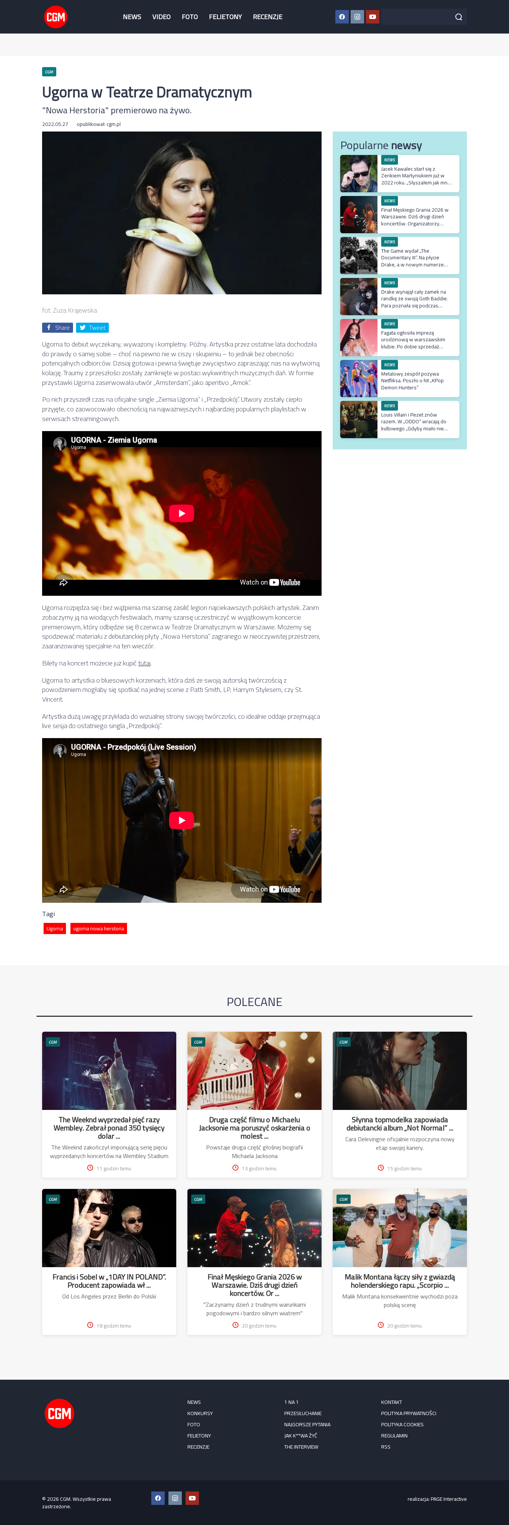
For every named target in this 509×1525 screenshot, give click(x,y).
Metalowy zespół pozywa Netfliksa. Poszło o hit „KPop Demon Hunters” (412, 380)
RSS (386, 1447)
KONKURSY (200, 1413)
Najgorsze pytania (307, 1424)
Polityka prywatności (408, 1413)
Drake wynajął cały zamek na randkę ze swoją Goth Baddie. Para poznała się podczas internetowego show (414, 302)
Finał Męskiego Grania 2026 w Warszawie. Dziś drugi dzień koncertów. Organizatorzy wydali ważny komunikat (415, 220)
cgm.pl (114, 124)
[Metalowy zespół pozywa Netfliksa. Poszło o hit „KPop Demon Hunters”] (358, 363)
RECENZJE (267, 16)
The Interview (301, 1447)
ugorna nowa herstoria (98, 928)
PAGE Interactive (449, 1499)
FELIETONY (225, 16)
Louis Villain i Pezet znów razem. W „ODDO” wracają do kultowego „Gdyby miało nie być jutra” (413, 425)
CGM (53, 1042)
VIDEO (161, 16)
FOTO (190, 16)
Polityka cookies (402, 1424)
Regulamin (394, 1435)
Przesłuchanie (303, 1413)
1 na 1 (291, 1402)
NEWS (132, 16)
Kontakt (391, 1402)
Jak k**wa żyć (300, 1435)
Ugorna (55, 928)
